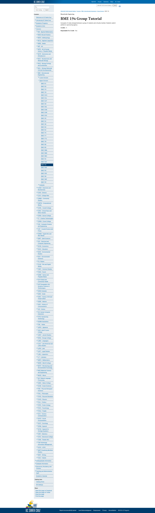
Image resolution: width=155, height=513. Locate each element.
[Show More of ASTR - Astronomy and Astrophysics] (37, 54)
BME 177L (44, 138)
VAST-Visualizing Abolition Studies (45, 451)
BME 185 (43, 147)
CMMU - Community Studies (43, 199)
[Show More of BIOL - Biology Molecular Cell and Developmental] (37, 68)
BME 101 (43, 83)
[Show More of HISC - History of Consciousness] (37, 304)
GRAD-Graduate (42, 291)
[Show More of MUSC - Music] (37, 375)
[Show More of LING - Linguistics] (37, 354)
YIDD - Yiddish (42, 458)
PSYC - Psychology (43, 408)
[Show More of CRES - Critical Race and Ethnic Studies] (37, 210)
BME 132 (43, 121)
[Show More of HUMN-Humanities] (37, 321)
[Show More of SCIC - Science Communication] (37, 413)
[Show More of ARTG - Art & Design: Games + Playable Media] (37, 49)
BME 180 (43, 144)
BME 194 (43, 165)
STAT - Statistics (42, 434)
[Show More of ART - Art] (37, 46)
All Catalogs (39, 485)
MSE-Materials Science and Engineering (44, 371)
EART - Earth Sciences (44, 238)
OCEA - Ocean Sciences (44, 386)
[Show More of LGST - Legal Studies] (37, 351)
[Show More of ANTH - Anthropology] (37, 37)
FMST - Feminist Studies (45, 269)
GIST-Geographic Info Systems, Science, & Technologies (44, 286)
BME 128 (43, 104)
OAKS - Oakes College (44, 383)
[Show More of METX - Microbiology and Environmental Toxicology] (37, 365)
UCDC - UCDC (42, 447)
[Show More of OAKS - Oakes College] (37, 383)
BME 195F (44, 173)
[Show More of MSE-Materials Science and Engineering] (37, 370)
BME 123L (44, 98)
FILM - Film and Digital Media (44, 265)
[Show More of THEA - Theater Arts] (37, 439)
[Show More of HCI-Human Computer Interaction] (37, 312)
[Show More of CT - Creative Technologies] (37, 218)
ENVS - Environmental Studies (44, 253)
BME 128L (44, 107)
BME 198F (44, 179)
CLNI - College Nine (43, 195)
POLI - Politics (42, 402)
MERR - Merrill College (44, 363)
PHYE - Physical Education (45, 396)
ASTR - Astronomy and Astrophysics (44, 55)
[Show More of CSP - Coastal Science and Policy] (37, 229)
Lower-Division (43, 78)
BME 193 (43, 159)
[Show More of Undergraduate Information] (35, 460)
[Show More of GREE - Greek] (37, 293)
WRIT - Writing (42, 455)
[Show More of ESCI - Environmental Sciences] (37, 256)
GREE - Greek (41, 294)
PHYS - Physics (42, 399)
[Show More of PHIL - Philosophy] (37, 393)
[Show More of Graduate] (38, 185)
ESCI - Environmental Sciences (44, 257)
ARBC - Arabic (42, 43)
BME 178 (43, 141)
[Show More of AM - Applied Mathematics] (37, 31)
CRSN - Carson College (44, 215)
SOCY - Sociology (43, 423)
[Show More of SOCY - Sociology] (37, 423)
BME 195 (43, 170)
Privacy (104, 510)
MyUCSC (94, 2)
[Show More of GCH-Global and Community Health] (37, 279)
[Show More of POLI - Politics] (37, 402)
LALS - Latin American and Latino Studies (45, 344)
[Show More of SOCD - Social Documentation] (37, 418)
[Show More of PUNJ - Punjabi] (37, 410)
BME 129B (44, 112)
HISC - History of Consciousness (43, 305)
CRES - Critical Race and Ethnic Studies (45, 212)
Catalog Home (40, 482)
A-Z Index (117, 2)
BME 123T (44, 101)
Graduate (41, 185)
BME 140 (43, 124)
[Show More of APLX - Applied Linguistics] (37, 40)
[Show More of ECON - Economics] (37, 246)
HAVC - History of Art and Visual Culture (45, 297)
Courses (38, 29)
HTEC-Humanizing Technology (43, 317)
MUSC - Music (42, 375)
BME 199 (43, 182)
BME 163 (43, 130)
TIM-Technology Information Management (45, 443)
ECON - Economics (43, 246)
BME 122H (44, 95)
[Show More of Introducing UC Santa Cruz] (35, 20)
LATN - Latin (41, 348)
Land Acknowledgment (84, 510)
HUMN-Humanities (43, 321)
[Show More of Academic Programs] (35, 23)
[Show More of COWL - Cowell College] (37, 207)
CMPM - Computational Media (44, 204)
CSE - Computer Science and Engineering (45, 225)
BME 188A (44, 150)
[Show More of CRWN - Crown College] (37, 221)
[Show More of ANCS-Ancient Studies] (37, 34)
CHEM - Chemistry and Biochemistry (44, 189)
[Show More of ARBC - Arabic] (37, 43)
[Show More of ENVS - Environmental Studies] (37, 251)
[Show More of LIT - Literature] (37, 357)
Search (47, 10)
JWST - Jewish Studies (44, 335)
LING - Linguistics (43, 354)
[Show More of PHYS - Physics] (37, 399)
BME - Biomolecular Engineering (43, 74)
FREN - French (42, 272)
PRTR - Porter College (44, 405)
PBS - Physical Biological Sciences (45, 389)
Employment (96, 510)
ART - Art (40, 46)
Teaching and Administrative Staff (44, 472)
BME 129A (44, 109)
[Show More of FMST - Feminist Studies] (37, 269)
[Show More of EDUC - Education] (37, 249)
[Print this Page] (120, 6)
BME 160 (43, 127)
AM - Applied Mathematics (45, 32)
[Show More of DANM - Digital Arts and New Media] (37, 233)
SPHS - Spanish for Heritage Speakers (43, 430)
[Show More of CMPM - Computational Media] (37, 203)
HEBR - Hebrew (42, 301)
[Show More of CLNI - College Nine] (37, 195)
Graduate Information (42, 463)
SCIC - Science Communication (42, 415)
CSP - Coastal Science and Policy (45, 230)
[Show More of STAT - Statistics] (37, 433)
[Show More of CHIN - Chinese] (37, 192)
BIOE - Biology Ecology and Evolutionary (44, 64)
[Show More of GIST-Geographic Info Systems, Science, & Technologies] (37, 284)
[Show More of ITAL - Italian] (37, 324)
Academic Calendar (41, 476)
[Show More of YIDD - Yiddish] (37, 457)
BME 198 (43, 176)
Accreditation (112, 510)
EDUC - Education (43, 249)
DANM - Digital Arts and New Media (44, 234)
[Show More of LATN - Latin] (37, 348)
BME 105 (43, 86)
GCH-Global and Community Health (43, 280)
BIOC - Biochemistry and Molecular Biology (45, 59)
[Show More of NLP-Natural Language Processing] (37, 378)
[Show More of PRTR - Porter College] (37, 405)
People (99, 2)
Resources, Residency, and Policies (43, 467)
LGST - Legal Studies (44, 351)
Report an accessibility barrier (67, 510)
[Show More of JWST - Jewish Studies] (37, 335)
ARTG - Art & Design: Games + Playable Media (45, 50)
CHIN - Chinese (42, 192)
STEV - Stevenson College (45, 437)
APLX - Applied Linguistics (45, 40)
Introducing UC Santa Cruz (43, 20)
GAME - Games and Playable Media (43, 276)
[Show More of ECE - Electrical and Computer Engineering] (37, 241)
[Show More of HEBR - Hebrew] (37, 301)
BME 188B (44, 153)
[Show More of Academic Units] (35, 26)
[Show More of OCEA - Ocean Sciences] (37, 385)
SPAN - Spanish (42, 426)
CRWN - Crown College (44, 221)
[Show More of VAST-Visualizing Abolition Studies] (37, 450)
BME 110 (43, 89)
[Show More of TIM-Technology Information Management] (37, 442)
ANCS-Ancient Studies (44, 35)
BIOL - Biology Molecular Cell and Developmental (45, 69)
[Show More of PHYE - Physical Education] (37, 396)
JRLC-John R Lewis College (43, 331)
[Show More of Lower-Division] (38, 77)
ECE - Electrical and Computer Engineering (44, 242)
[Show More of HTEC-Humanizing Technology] (37, 316)
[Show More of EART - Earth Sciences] (37, 238)
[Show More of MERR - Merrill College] (37, 363)
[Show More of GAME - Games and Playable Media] (37, 274)
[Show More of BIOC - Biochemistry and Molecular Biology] (37, 58)
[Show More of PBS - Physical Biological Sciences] (37, 388)
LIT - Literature (42, 357)
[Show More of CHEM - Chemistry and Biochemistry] (37, 187)
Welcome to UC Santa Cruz (43, 17)
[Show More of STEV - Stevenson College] (37, 436)
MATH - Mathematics (44, 360)
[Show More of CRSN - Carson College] (37, 215)
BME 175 (43, 133)
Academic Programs (42, 23)
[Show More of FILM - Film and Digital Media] (37, 264)
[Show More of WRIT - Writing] (37, 454)
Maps (111, 2)
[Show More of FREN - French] (37, 272)
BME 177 (43, 136)
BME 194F (44, 167)
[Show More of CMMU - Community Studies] (37, 198)
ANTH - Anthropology (44, 37)
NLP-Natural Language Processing (44, 379)
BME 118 (43, 92)
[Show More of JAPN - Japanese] (37, 327)
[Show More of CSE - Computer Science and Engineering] (37, 224)
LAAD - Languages (43, 341)
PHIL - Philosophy (43, 393)
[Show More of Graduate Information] (35, 463)
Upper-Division (43, 80)
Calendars (106, 2)
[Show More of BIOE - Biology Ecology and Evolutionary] (37, 63)
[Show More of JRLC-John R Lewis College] (37, 330)
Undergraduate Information (43, 461)
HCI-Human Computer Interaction (44, 313)
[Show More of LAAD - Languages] (37, 340)
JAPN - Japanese (43, 327)
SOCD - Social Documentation (42, 419)
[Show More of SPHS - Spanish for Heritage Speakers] (37, 429)
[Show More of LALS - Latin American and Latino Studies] (37, 343)
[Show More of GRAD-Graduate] (37, 291)
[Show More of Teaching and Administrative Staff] (35, 471)
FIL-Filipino (41, 261)
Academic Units (40, 26)
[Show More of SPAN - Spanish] (37, 426)
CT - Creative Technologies (45, 218)
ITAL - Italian (41, 324)
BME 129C (44, 115)
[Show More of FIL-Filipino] (37, 261)
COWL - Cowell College (44, 208)
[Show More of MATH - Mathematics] (37, 360)
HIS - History (41, 309)
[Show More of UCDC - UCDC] (37, 447)
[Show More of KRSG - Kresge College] (37, 337)
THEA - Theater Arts (43, 439)
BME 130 (43, 118)
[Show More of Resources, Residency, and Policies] (35, 466)
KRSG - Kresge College (44, 338)
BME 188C (44, 156)
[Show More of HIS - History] (37, 309)
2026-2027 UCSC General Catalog (68, 11)
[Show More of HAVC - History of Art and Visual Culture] (37, 296)
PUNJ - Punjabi (42, 411)
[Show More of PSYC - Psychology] (37, 408)
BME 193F (44, 162)
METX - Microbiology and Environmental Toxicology (45, 367)
